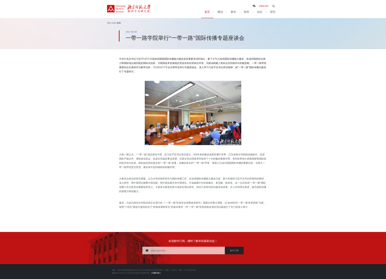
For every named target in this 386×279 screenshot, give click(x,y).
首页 (207, 12)
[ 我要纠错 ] (156, 273)
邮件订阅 (234, 250)
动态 (259, 12)
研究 (272, 12)
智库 (246, 12)
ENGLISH (263, 6)
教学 (233, 12)
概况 (220, 12)
